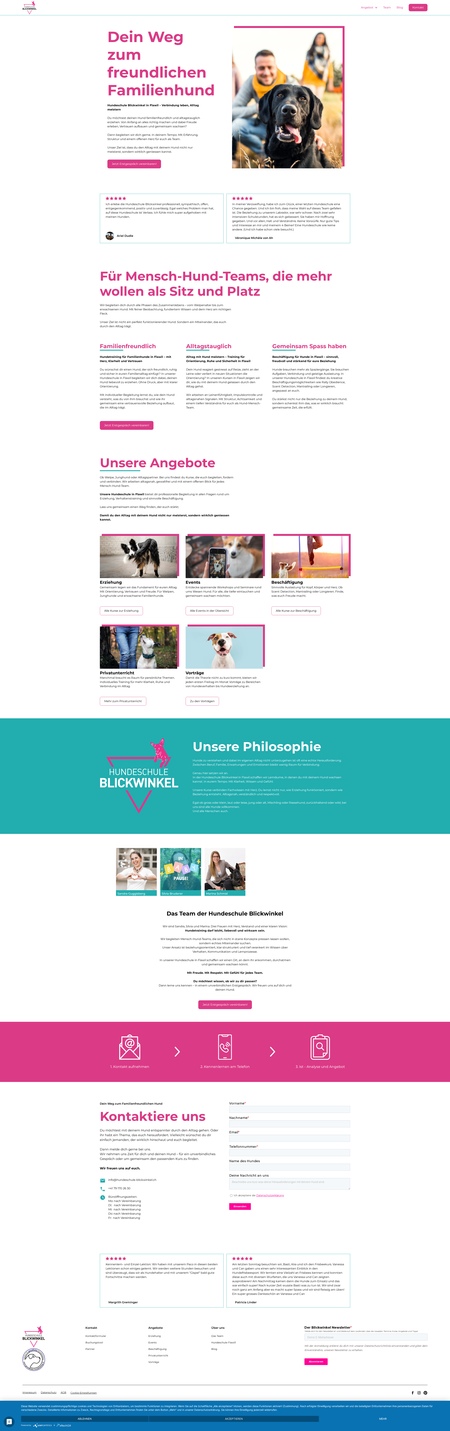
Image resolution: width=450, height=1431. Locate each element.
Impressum (29, 1392)
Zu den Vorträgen (202, 701)
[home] (29, 7)
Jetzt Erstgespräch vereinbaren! (134, 164)
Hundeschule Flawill (223, 1342)
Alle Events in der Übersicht (209, 610)
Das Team (217, 1336)
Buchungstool (94, 1342)
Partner (90, 1349)
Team (387, 7)
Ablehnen (85, 1418)
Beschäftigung (157, 1349)
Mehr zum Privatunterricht (123, 701)
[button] (369, 7)
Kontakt (418, 7)
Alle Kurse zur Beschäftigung (296, 610)
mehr (383, 1418)
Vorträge (153, 1362)
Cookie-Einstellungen (83, 1392)
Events (152, 1342)
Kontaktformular (95, 1336)
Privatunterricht (158, 1355)
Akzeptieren (234, 1418)
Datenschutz (48, 1392)
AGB (63, 1392)
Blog (400, 7)
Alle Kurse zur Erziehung (121, 610)
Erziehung (154, 1336)
